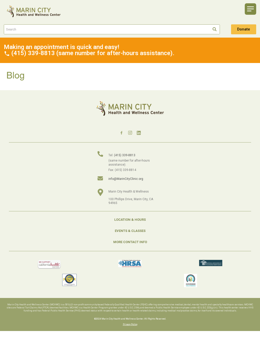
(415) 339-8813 (124, 155)
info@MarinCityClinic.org (125, 179)
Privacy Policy (130, 324)
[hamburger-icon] (250, 9)
